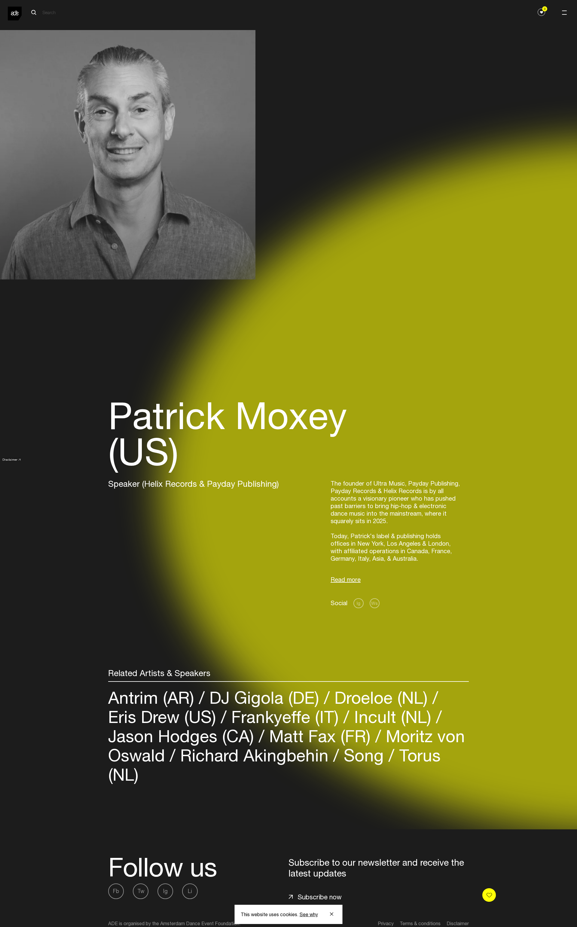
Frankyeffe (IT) (285, 717)
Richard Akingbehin (254, 755)
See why (309, 914)
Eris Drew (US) (164, 717)
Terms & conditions (420, 923)
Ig (358, 603)
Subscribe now (320, 897)
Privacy (386, 923)
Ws (374, 603)
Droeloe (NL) (381, 697)
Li (190, 891)
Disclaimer (9, 459)
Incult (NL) (392, 717)
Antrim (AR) (153, 697)
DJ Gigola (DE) (264, 697)
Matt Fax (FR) (319, 736)
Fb (116, 891)
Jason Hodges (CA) (183, 736)
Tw (140, 891)
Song (364, 755)
